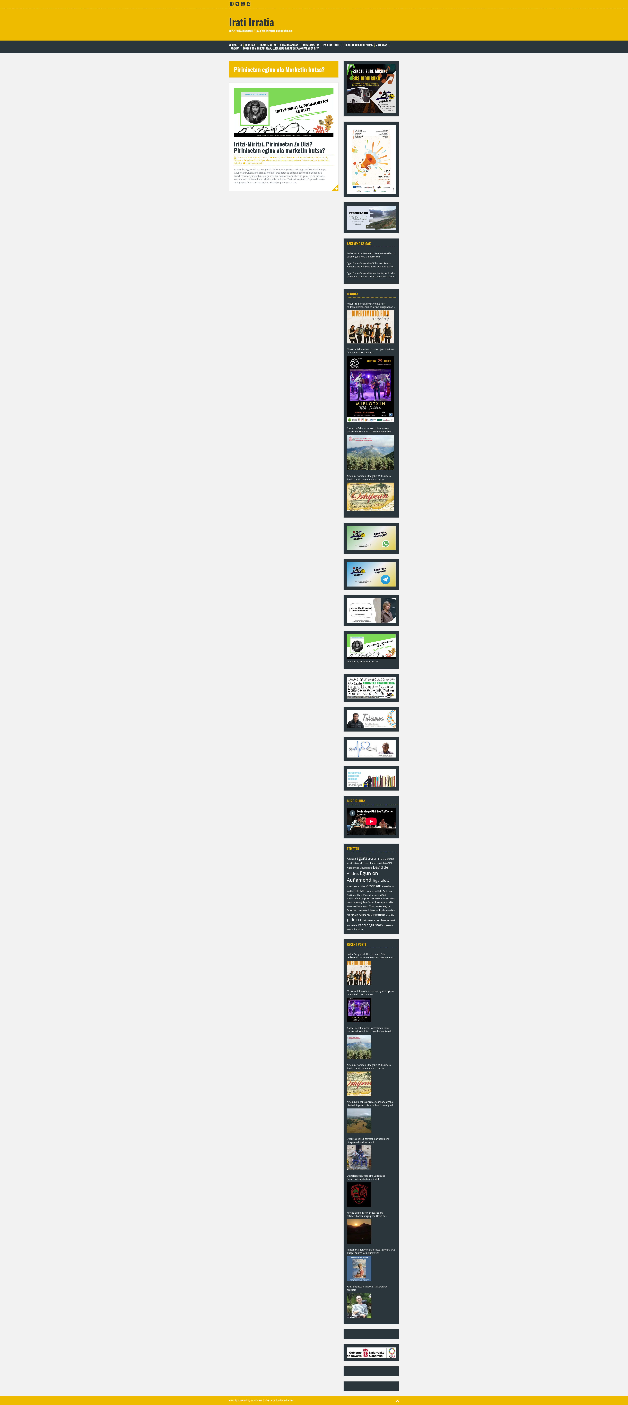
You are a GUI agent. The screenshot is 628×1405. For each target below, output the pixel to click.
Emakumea (352, 886)
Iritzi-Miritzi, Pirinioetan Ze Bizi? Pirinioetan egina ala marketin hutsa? (279, 147)
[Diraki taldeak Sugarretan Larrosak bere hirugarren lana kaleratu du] (359, 1157)
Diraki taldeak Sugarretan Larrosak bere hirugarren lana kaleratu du (368, 1140)
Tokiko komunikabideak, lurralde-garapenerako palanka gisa (281, 48)
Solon (277, 1400)
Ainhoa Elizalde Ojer (255, 160)
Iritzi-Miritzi (308, 157)
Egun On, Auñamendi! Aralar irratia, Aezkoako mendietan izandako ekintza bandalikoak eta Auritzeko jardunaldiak (371, 275)
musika (390, 910)
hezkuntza (376, 895)
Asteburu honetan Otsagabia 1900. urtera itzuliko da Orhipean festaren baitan (369, 477)
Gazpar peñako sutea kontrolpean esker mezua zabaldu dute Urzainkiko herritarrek (369, 430)
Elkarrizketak (268, 45)
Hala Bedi (382, 891)
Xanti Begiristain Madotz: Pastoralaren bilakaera (367, 1288)
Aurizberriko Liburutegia (368, 863)
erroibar (362, 886)
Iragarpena (363, 898)
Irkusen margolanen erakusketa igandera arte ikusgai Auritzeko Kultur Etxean (371, 1251)
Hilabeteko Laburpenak (358, 45)
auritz (390, 858)
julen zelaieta (354, 902)
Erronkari (297, 157)
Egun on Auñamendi (362, 876)
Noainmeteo (375, 914)
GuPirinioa (372, 891)
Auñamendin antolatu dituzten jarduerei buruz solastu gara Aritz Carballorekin (371, 255)
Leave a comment (254, 163)
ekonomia (270, 160)
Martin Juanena (357, 910)
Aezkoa (351, 858)
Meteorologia (376, 910)
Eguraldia (381, 880)
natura (362, 914)
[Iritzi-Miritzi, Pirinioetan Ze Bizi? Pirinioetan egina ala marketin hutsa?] (283, 112)
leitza (365, 906)
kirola (349, 906)
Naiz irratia (352, 914)
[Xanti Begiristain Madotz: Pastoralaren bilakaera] (359, 1305)
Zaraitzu (358, 929)
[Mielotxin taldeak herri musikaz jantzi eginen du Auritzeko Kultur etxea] (370, 389)
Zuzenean (381, 45)
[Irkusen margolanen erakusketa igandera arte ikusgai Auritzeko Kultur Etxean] (359, 1268)
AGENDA (235, 48)
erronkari (374, 886)
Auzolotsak (386, 862)
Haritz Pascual (364, 895)
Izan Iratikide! (331, 45)
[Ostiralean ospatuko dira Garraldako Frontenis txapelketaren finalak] (359, 1194)
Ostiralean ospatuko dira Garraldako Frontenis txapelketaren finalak (366, 1177)
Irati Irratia (251, 21)
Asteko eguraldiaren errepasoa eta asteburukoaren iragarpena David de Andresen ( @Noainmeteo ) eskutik (366, 1214)
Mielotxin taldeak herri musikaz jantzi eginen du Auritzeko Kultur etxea (370, 351)
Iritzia (290, 160)
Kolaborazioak (289, 45)
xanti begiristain (370, 925)
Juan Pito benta (388, 898)
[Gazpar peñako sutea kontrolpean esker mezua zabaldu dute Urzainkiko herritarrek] (370, 452)
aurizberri (351, 863)
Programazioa (310, 45)
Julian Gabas (368, 902)
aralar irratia (377, 858)
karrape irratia (384, 902)
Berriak (250, 45)
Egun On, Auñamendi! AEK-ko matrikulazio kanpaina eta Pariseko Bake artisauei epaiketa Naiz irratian (371, 265)
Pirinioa (237, 160)
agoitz (362, 858)
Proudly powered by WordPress (245, 1400)
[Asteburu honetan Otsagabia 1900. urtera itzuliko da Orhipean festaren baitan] (370, 497)
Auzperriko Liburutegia (359, 867)
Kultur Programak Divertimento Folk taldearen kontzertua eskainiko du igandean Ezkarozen (370, 305)
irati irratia (375, 898)
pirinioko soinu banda (375, 920)
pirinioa (297, 160)
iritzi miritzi (281, 160)
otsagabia (389, 915)
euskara (360, 890)
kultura (357, 906)
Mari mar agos (379, 906)
